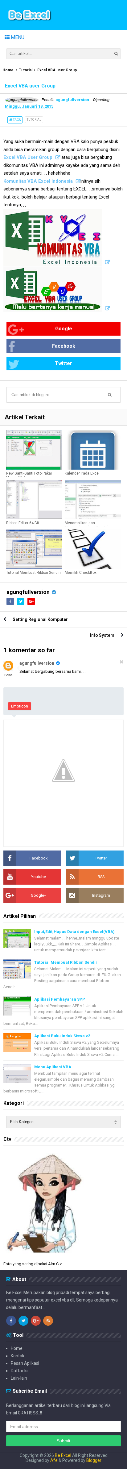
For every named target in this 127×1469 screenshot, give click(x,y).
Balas (8, 675)
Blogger (93, 1460)
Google (63, 329)
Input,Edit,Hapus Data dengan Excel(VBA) (74, 931)
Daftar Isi (19, 1370)
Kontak (17, 1355)
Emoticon (19, 706)
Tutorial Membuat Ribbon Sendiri (33, 572)
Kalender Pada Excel (82, 473)
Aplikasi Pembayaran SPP (59, 999)
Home (8, 70)
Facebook (63, 346)
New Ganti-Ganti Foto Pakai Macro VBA (29, 475)
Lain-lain (19, 1378)
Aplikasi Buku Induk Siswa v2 (62, 1036)
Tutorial (25, 70)
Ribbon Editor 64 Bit (22, 523)
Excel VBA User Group (27, 157)
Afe (54, 1460)
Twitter (63, 363)
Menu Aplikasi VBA (52, 1067)
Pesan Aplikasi (25, 1363)
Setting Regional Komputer (40, 619)
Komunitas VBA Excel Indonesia (38, 181)
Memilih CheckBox (80, 572)
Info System (102, 635)
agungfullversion (28, 592)
